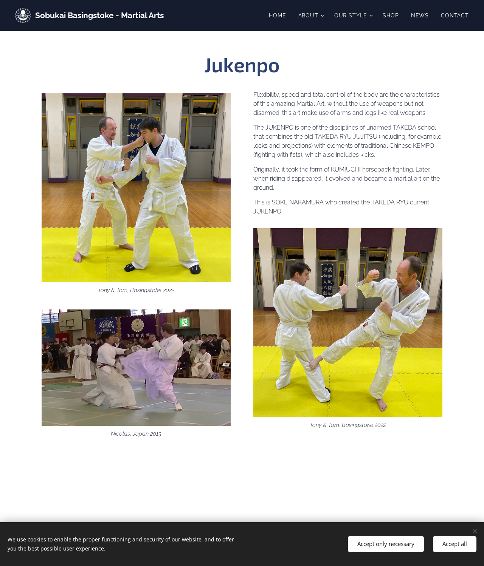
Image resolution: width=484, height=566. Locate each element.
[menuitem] (279, 15)
